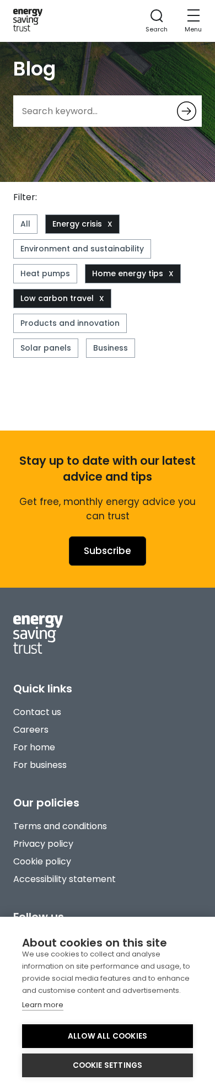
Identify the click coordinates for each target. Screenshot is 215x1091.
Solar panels (45, 347)
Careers (31, 729)
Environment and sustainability (82, 248)
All (25, 223)
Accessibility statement (64, 879)
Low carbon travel (57, 298)
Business (110, 347)
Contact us (37, 712)
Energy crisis (77, 223)
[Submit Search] (186, 111)
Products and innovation (70, 323)
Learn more (42, 1004)
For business (40, 765)
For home (34, 747)
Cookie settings (108, 1065)
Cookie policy (42, 861)
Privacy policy (43, 843)
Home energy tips (127, 273)
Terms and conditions (60, 826)
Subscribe (107, 550)
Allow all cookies (107, 1036)
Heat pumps (45, 273)
